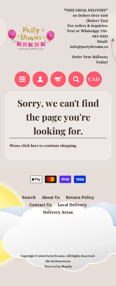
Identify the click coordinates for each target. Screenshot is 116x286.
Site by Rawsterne (58, 261)
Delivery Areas (58, 212)
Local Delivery (72, 205)
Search (29, 197)
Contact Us (40, 205)
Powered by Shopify (58, 266)
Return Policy (80, 197)
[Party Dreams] (31, 36)
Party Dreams (55, 256)
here (34, 146)
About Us (51, 197)
